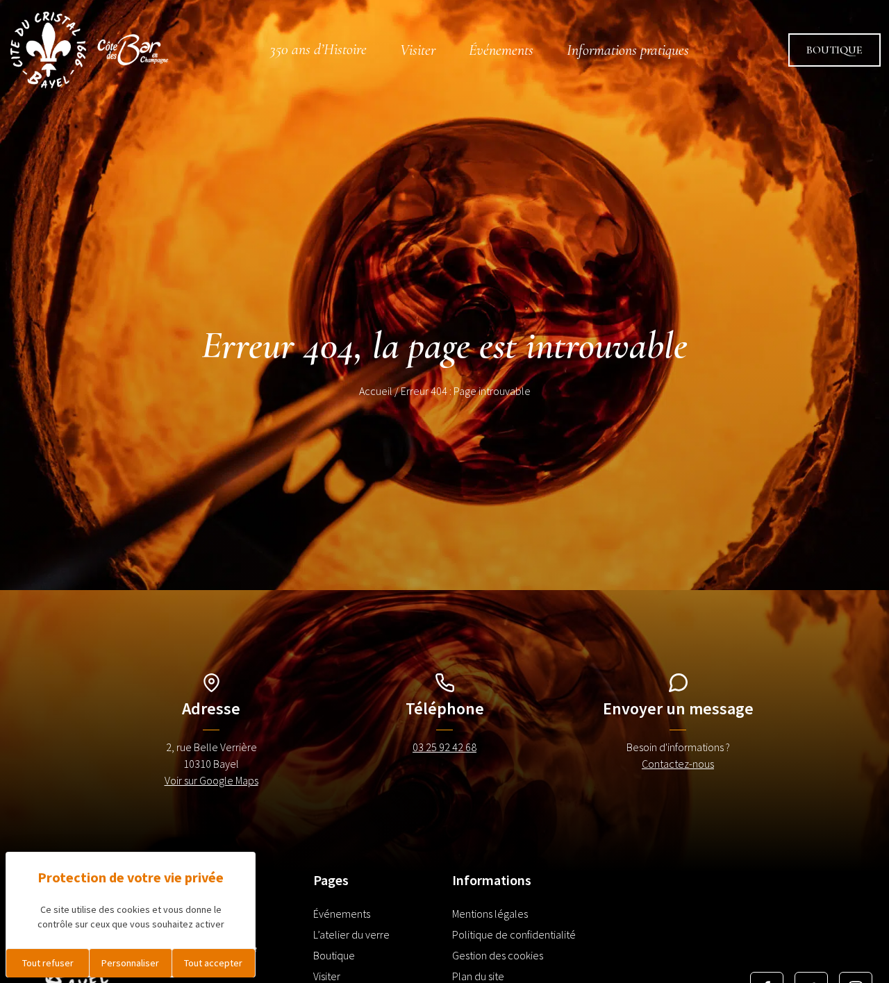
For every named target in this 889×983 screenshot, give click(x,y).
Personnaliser (130, 963)
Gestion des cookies (497, 955)
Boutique (834, 50)
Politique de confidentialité (514, 934)
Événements (501, 50)
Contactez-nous (678, 764)
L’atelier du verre (351, 934)
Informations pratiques (628, 50)
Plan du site (478, 976)
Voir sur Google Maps (211, 780)
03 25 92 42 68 (444, 747)
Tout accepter (213, 963)
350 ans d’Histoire (318, 49)
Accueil (375, 391)
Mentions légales (490, 914)
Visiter (417, 50)
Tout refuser (48, 963)
